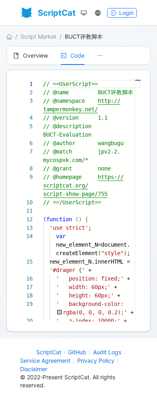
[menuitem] (30, 55)
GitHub (77, 352)
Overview (35, 55)
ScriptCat (48, 352)
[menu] (78, 55)
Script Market (38, 36)
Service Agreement (45, 360)
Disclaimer (33, 369)
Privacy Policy (95, 360)
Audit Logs (107, 352)
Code (77, 55)
